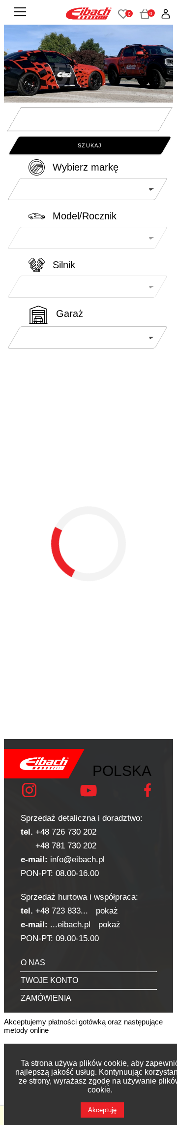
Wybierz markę (85, 167)
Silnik (64, 264)
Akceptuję (102, 1110)
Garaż (69, 313)
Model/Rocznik (85, 216)
